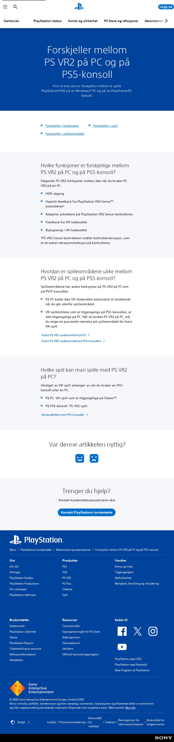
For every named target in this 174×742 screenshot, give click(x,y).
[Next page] (165, 21)
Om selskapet (18, 589)
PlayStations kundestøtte (36, 550)
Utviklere (67, 649)
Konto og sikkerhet (82, 21)
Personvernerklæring (72, 722)
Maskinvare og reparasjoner (73, 550)
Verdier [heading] (120, 560)
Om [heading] (12, 560)
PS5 (64, 566)
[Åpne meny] (5, 7)
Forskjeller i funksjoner (62, 126)
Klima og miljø (124, 566)
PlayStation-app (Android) (131, 664)
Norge (21, 722)
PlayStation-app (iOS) (128, 659)
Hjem (13, 550)
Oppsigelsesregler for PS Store (81, 632)
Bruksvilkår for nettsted (95, 722)
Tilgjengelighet (124, 572)
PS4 (64, 572)
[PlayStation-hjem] (79, 7)
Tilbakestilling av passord (25, 649)
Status (13, 637)
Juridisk (51, 722)
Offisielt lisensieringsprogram (80, 654)
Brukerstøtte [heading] (19, 620)
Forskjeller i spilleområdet (65, 134)
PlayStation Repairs (22, 643)
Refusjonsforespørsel (23, 654)
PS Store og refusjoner (121, 21)
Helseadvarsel (71, 643)
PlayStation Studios (22, 578)
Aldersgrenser (71, 637)
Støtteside (11, 21)
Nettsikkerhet (123, 578)
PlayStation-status (48, 21)
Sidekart (110, 722)
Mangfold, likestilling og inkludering (137, 583)
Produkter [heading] (70, 560)
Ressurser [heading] (69, 620)
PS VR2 (66, 578)
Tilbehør (67, 589)
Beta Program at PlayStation (132, 670)
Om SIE (14, 566)
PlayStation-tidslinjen (23, 595)
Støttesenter (17, 626)
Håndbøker (16, 660)
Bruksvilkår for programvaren (155, 722)
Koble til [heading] (121, 620)
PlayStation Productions (24, 583)
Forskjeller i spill (105, 126)
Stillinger (15, 572)
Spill (65, 595)
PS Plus (66, 583)
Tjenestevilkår (71, 626)
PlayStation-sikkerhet (23, 632)
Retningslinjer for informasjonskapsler (131, 722)
